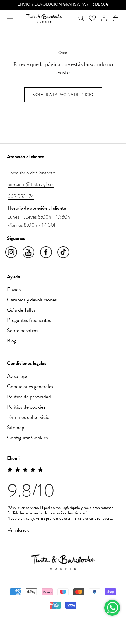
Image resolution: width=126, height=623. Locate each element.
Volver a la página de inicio (63, 95)
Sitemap (15, 427)
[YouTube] (29, 252)
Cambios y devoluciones (32, 299)
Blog (11, 340)
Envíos (14, 289)
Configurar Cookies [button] (27, 437)
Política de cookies (26, 406)
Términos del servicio (28, 417)
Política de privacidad (29, 396)
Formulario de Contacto (31, 172)
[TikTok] (63, 252)
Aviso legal (18, 376)
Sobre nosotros (22, 330)
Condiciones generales (30, 386)
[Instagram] (11, 252)
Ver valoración (19, 530)
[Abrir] (10, 18)
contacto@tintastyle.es (31, 184)
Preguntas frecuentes (29, 320)
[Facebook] (46, 252)
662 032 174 (21, 196)
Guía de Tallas (21, 309)
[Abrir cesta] (115, 18)
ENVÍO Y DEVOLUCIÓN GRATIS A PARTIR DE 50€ (63, 4)
